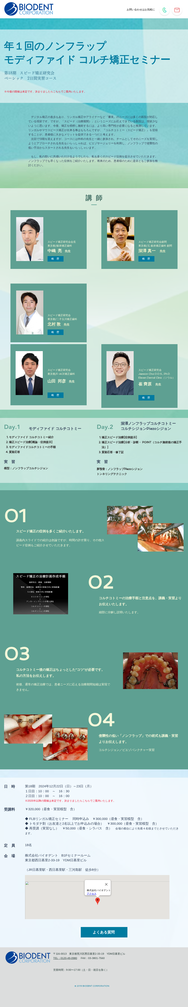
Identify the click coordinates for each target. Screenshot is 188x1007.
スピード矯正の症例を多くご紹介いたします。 (51, 531)
